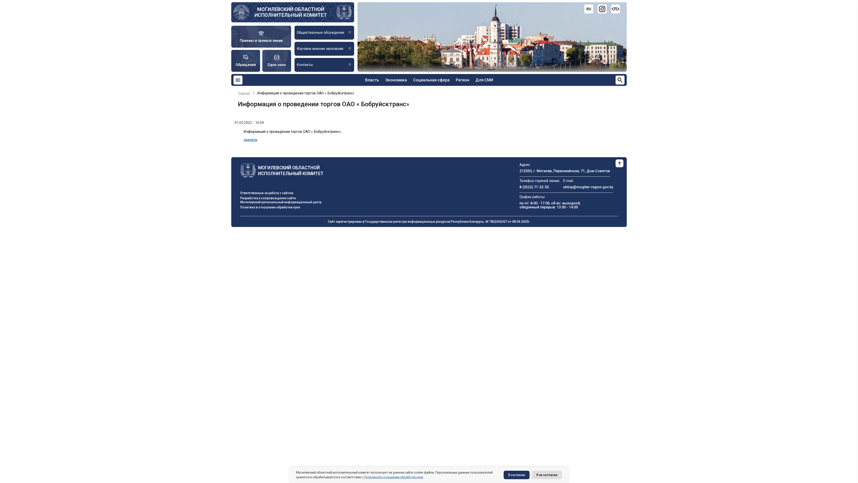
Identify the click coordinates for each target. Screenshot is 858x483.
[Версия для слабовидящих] (615, 8)
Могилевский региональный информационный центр (281, 202)
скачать (250, 140)
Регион (462, 80)
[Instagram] (602, 8)
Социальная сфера (431, 80)
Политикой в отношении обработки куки (393, 477)
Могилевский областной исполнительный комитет (290, 12)
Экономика (396, 80)
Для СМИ (484, 80)
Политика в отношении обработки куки (270, 207)
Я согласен (516, 475)
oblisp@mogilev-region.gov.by (588, 187)
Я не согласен (546, 475)
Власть (372, 80)
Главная (244, 93)
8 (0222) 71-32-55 (534, 187)
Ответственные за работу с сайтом (266, 193)
